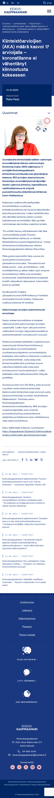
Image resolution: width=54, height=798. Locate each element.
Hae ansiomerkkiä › (27, 702)
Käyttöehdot (25, 784)
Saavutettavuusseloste (17, 782)
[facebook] (22, 460)
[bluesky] (36, 460)
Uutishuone (19, 24)
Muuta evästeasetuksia (40, 784)
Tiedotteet (35, 24)
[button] (47, 3)
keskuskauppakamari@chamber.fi (29, 755)
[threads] (41, 460)
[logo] (15, 10)
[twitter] (26, 460)
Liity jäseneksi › (27, 681)
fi (7, 3)
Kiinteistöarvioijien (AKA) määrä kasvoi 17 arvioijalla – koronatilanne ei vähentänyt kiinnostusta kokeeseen (25, 29)
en (12, 3)
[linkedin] (31, 460)
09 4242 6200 (29, 751)
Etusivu (6, 24)
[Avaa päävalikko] (49, 10)
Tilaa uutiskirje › (27, 659)
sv (18, 3)
